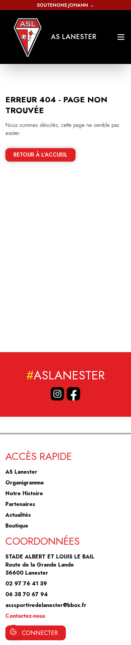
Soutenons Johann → (65, 5)
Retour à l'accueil (40, 155)
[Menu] (121, 37)
